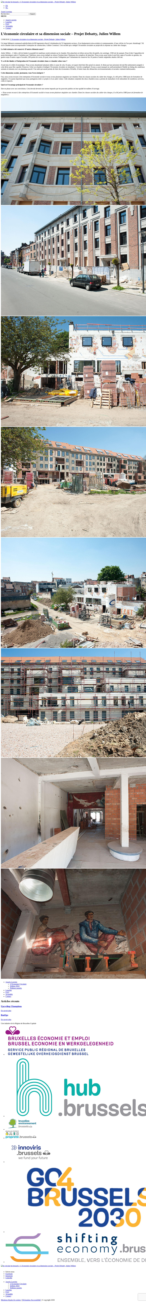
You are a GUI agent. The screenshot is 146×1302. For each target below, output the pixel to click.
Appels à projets (11, 982)
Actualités (9, 26)
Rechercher (5, 14)
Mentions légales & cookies (11, 1300)
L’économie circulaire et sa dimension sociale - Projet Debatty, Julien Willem (37, 39)
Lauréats (8, 22)
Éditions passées (16, 988)
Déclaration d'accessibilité (31, 1300)
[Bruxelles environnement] (22, 1129)
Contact (8, 28)
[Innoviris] (34, 1162)
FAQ (7, 24)
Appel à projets (6, 12)
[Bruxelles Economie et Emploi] (59, 1054)
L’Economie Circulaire (18, 984)
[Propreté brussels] (22, 1138)
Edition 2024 (14, 986)
